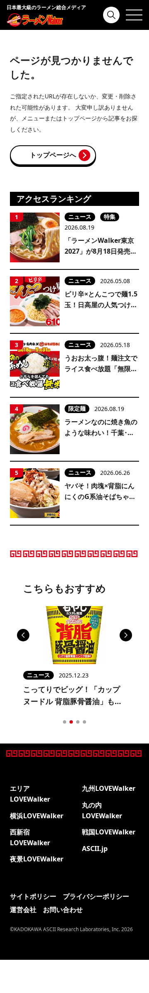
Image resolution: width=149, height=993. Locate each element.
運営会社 (23, 909)
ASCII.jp (95, 848)
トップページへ (53, 154)
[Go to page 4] (84, 722)
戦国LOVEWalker (108, 831)
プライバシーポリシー (96, 896)
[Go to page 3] (77, 722)
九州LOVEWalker (108, 788)
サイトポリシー (33, 896)
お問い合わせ (63, 909)
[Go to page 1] (64, 722)
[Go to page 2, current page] (71, 722)
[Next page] (126, 635)
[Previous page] (23, 635)
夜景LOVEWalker (36, 858)
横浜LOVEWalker (36, 815)
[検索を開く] (111, 15)
